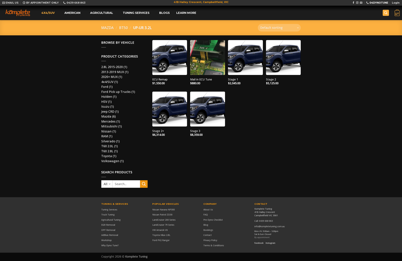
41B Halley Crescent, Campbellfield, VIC (201, 2)
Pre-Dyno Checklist (213, 219)
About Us (208, 209)
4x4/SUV (48, 13)
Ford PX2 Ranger (161, 240)
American (72, 13)
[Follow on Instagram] (357, 3)
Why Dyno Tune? (110, 245)
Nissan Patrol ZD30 (162, 214)
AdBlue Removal (109, 235)
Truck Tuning (108, 214)
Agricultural (101, 13)
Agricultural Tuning (111, 219)
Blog (205, 224)
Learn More (186, 13)
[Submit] (144, 184)
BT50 (123, 27)
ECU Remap (160, 79)
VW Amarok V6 (160, 229)
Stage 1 (233, 79)
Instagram (270, 243)
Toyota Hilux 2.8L (161, 235)
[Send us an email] (361, 3)
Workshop (106, 240)
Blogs (164, 13)
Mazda (107, 27)
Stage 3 (195, 131)
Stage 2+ (158, 131)
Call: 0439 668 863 (263, 220)
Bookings (208, 229)
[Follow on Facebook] (353, 3)
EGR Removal (108, 224)
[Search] (386, 13)
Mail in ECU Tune (201, 79)
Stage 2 (271, 79)
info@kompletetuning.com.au (269, 226)
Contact (207, 235)
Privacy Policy (210, 240)
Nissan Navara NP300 (163, 209)
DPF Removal (108, 229)
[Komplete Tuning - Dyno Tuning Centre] (17, 13)
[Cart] (397, 13)
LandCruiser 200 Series (164, 219)
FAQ (205, 214)
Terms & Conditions (213, 245)
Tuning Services (136, 13)
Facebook (258, 243)
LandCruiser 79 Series (163, 224)
